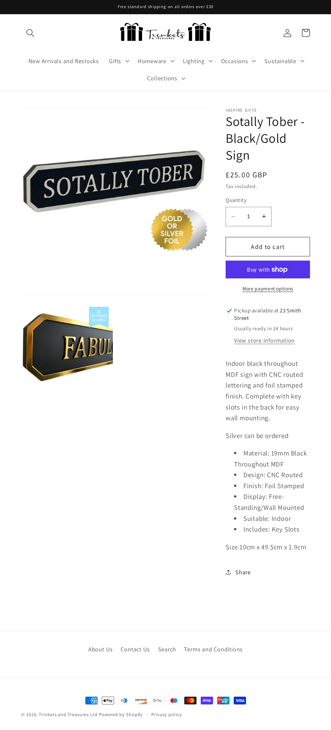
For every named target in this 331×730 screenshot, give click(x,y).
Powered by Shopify (121, 714)
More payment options (267, 288)
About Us (100, 649)
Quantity (236, 200)
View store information (264, 340)
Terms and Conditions (213, 649)
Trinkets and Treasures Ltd (68, 714)
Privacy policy (166, 714)
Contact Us (135, 649)
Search (167, 649)
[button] (30, 33)
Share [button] (243, 572)
